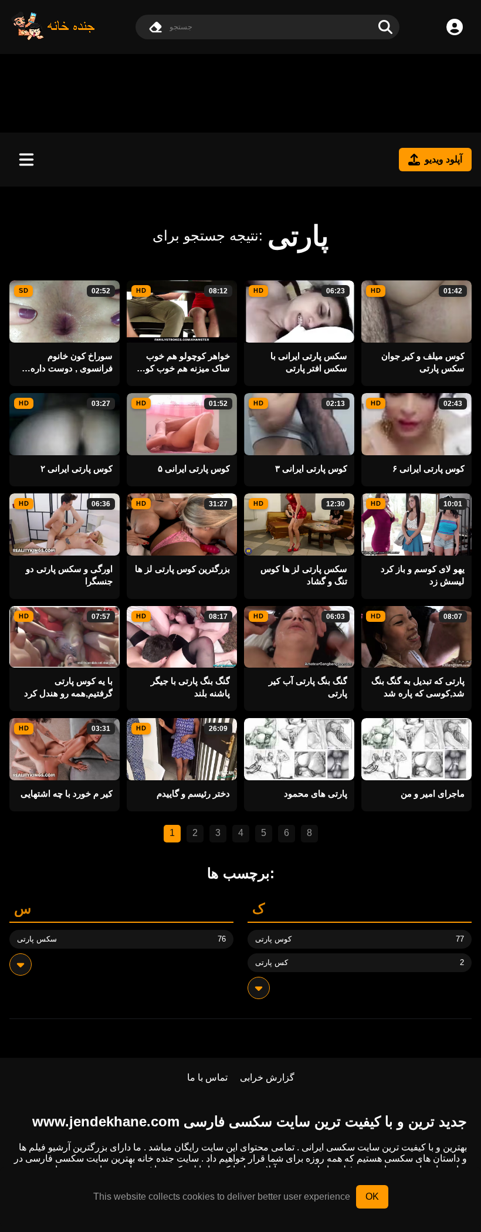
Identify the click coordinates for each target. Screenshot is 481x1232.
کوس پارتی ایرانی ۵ (194, 468)
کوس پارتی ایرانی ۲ (76, 468)
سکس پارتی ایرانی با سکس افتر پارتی (308, 362)
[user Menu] (455, 27)
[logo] (53, 37)
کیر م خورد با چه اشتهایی (67, 793)
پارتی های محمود (315, 793)
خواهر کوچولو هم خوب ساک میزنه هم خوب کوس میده (182, 362)
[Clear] (155, 27)
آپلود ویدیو (443, 159)
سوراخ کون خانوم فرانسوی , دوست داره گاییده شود (72, 362)
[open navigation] (26, 160)
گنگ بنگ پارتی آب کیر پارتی (308, 687)
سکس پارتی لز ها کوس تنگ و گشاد (303, 575)
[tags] (20, 964)
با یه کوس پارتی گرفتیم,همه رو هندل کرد (68, 687)
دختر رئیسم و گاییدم (193, 793)
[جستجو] (385, 27)
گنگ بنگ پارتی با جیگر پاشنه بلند (190, 687)
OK (372, 1196)
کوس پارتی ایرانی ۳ (311, 468)
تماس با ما (207, 1077)
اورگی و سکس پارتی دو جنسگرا (69, 575)
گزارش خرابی (267, 1077)
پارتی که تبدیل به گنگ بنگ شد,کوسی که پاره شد (418, 687)
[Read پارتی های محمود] (299, 749)
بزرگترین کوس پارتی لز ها (182, 569)
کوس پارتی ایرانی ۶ (428, 468)
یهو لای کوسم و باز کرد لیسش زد (423, 575)
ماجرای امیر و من (433, 793)
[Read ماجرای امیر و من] (416, 749)
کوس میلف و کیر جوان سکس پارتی (423, 362)
